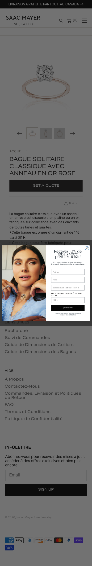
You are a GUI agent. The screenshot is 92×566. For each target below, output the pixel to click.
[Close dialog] (87, 248)
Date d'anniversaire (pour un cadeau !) (66, 294)
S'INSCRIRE (68, 308)
